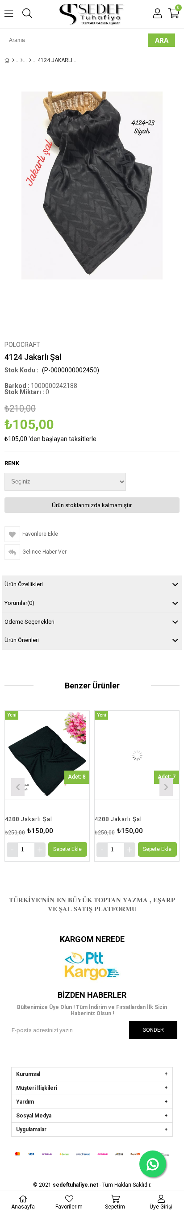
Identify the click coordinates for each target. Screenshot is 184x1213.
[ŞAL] (22, 60)
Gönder (153, 1030)
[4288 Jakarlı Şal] (117, 755)
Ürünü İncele (45, 786)
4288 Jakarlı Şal (98, 819)
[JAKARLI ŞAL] (30, 60)
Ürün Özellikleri (23, 584)
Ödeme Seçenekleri (29, 621)
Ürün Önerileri (21, 640)
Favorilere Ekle (27, 786)
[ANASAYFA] (13, 60)
